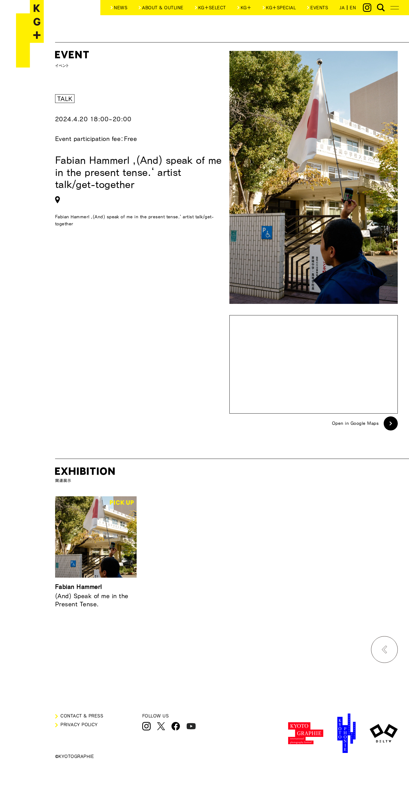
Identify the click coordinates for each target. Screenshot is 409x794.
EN (353, 7)
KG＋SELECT (212, 7)
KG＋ (246, 7)
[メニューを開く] (394, 7)
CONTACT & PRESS (81, 716)
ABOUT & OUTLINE (162, 7)
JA (342, 7)
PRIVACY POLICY (79, 724)
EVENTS (319, 7)
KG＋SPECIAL (281, 7)
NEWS (120, 7)
